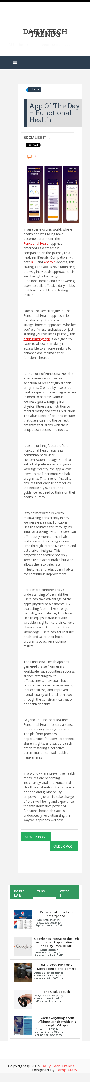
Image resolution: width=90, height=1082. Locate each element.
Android (49, 262)
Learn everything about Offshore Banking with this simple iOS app (56, 1021)
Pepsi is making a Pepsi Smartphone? (57, 914)
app (37, 339)
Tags (41, 891)
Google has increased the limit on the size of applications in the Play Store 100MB (56, 942)
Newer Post (36, 837)
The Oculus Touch (57, 992)
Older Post (64, 846)
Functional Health (37, 243)
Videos (64, 893)
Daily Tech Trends (45, 32)
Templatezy (66, 1069)
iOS (33, 262)
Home (35, 89)
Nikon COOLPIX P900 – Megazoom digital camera (56, 967)
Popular (19, 893)
